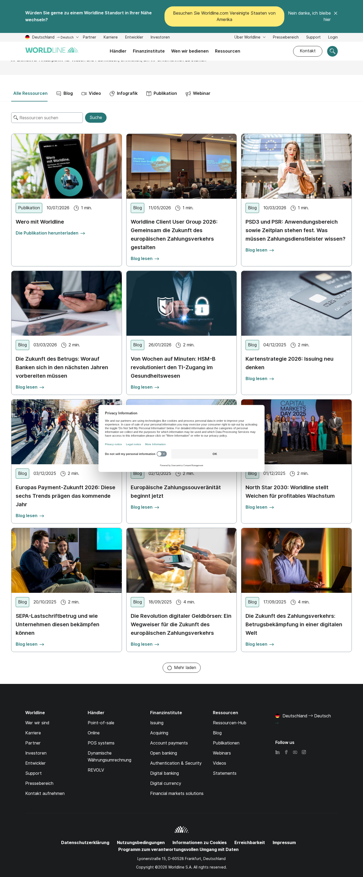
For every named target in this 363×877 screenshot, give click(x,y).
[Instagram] (304, 752)
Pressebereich (286, 37)
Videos (219, 763)
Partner (89, 38)
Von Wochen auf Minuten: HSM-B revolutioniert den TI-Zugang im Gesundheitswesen (173, 367)
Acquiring (159, 732)
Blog (217, 732)
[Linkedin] (277, 752)
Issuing (156, 722)
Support (313, 38)
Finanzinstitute (149, 51)
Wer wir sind (37, 722)
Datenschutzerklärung (85, 842)
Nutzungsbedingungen (141, 842)
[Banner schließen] (336, 16)
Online (94, 732)
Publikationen (226, 743)
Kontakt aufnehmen (45, 793)
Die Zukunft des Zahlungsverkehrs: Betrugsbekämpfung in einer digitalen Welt (294, 624)
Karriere (111, 38)
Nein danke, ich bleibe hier (309, 16)
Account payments (169, 743)
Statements (225, 773)
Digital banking (164, 773)
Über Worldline (247, 37)
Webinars (222, 753)
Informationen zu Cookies (199, 842)
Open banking (163, 753)
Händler (118, 51)
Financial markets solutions (177, 793)
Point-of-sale (101, 722)
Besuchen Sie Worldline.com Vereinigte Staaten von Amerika (224, 16)
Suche (96, 117)
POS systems (101, 743)
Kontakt (308, 50)
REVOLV (96, 770)
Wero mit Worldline (40, 222)
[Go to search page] (332, 51)
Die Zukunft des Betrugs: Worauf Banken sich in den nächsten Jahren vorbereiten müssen (62, 367)
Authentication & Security (176, 763)
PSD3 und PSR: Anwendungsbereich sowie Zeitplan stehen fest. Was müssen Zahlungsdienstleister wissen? (295, 230)
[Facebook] (286, 752)
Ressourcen (227, 51)
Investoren (160, 38)
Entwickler (134, 38)
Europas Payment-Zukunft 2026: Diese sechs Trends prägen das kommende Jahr (65, 496)
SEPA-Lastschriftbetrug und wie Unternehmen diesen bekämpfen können (57, 624)
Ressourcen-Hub (229, 722)
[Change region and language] (276, 723)
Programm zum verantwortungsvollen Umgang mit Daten (178, 849)
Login (333, 37)
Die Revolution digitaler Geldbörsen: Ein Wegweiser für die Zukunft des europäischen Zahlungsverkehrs (181, 624)
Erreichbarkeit (249, 842)
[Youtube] (295, 752)
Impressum (284, 842)
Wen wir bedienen (190, 51)
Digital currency (165, 783)
